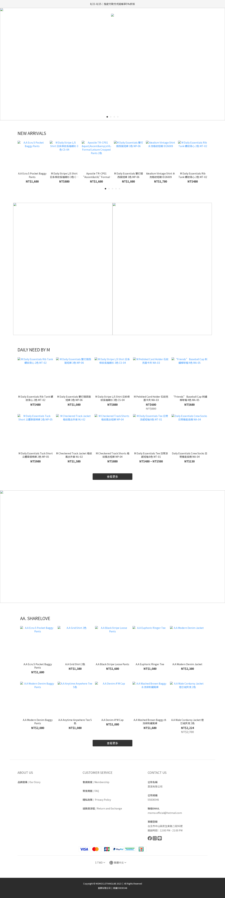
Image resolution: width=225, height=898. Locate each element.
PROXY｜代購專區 (153, 24)
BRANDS (130, 24)
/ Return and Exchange (102, 808)
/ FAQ (91, 791)
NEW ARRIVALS (60, 24)
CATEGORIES (110, 24)
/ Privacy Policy (97, 799)
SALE (171, 24)
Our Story (34, 782)
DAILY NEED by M (84, 24)
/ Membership (96, 782)
